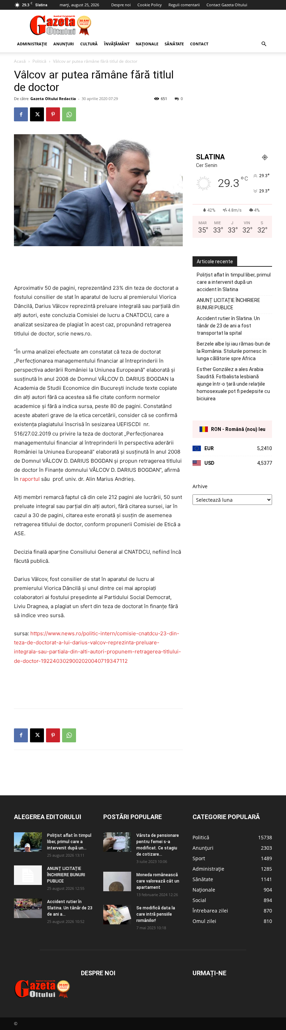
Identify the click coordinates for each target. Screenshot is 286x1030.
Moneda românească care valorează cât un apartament (157, 881)
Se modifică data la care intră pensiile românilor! (155, 914)
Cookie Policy (149, 4)
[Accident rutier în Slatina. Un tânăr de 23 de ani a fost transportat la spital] (28, 908)
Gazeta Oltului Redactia (53, 98)
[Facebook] (21, 114)
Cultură (89, 43)
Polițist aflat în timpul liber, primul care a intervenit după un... (69, 841)
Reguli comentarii (184, 4)
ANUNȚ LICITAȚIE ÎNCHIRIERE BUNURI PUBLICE (228, 303)
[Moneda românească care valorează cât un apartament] (117, 881)
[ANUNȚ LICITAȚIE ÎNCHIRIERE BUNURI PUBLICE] (28, 875)
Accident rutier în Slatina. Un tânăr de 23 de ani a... (69, 908)
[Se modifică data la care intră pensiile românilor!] (117, 914)
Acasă (20, 61)
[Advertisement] (190, 25)
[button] (263, 44)
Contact (199, 43)
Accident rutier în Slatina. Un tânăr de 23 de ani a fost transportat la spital (228, 326)
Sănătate (174, 43)
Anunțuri (63, 43)
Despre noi (121, 4)
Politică (39, 61)
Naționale (147, 43)
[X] (37, 114)
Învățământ (116, 43)
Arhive (200, 486)
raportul (30, 479)
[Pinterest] (53, 114)
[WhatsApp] (69, 114)
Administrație (32, 43)
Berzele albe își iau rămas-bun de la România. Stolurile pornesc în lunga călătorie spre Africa (233, 351)
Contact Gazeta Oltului (226, 4)
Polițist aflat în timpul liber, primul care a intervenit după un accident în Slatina (234, 282)
